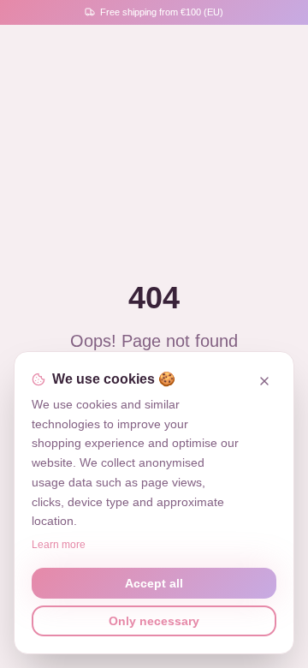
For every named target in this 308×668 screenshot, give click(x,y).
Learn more (59, 545)
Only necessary (154, 621)
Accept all (154, 583)
